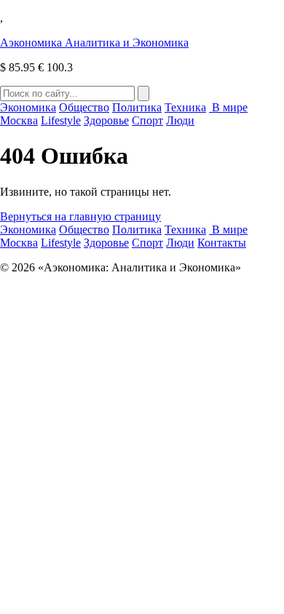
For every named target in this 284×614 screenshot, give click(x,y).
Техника (185, 107)
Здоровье (106, 120)
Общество (84, 107)
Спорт (147, 120)
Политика (137, 107)
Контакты (221, 242)
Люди (180, 120)
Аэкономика (94, 42)
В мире (228, 107)
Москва (19, 120)
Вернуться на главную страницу (80, 216)
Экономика (28, 107)
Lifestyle (61, 120)
